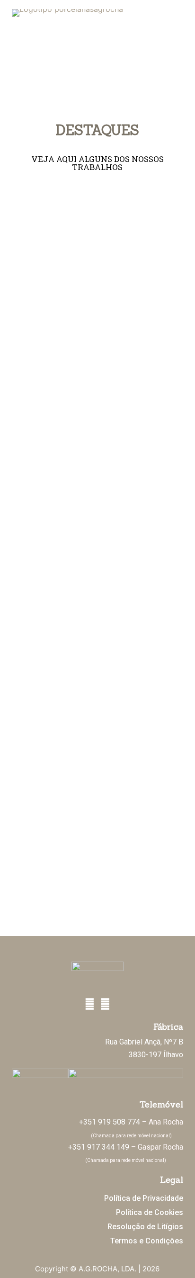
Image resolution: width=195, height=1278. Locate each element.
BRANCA (97, 847)
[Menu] (177, 28)
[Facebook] (90, 1004)
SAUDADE (97, 548)
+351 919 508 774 (109, 1121)
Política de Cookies (149, 1212)
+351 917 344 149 (98, 1147)
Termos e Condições (146, 1240)
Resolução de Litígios (145, 1226)
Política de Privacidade (143, 1198)
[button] (98, 78)
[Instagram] (105, 1004)
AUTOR (97, 250)
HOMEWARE (97, 399)
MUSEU (97, 697)
